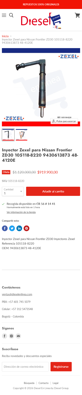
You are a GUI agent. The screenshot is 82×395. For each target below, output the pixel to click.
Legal (55, 382)
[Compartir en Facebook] (5, 228)
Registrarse (61, 366)
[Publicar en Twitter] (12, 228)
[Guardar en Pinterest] (26, 228)
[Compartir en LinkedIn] (19, 228)
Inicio (5, 36)
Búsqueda (29, 382)
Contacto (43, 382)
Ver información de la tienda (21, 212)
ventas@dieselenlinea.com (17, 294)
